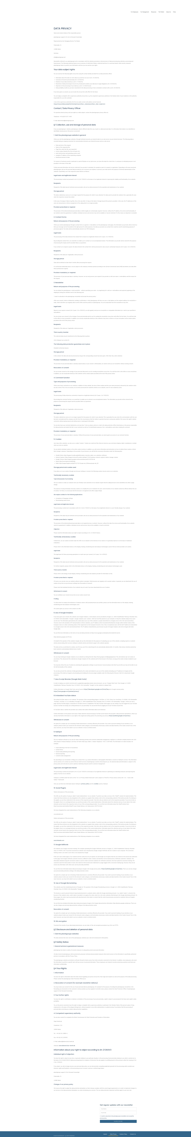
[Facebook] (58, 1133)
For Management (144, 12)
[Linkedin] (61, 1133)
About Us (168, 12)
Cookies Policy (123, 1134)
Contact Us (133, 1134)
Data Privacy (113, 1134)
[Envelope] (55, 1133)
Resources (153, 12)
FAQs (174, 12)
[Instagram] (65, 1133)
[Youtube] (72, 1133)
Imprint (105, 1134)
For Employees (134, 12)
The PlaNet (161, 12)
